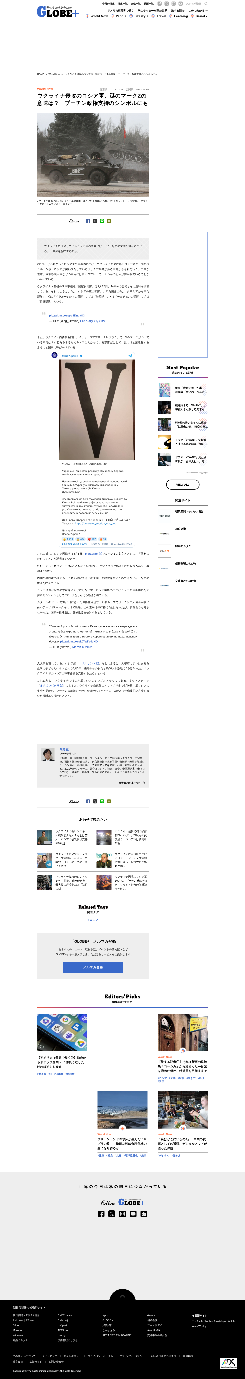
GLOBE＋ (108, 1320)
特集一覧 (123, 3)
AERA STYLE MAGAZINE (117, 1335)
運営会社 (18, 1361)
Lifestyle (141, 16)
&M (15, 1320)
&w (21, 1320)
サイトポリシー (72, 1356)
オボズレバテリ (50, 685)
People (121, 16)
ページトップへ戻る (122, 1302)
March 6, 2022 (82, 647)
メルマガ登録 (193, 3)
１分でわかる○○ (198, 10)
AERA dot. (63, 1330)
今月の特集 (108, 3)
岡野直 (64, 749)
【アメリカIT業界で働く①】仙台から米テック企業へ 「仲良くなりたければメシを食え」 (61, 1062)
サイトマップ (49, 1356)
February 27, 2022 (93, 321)
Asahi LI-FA (153, 1330)
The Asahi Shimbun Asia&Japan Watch (213, 1321)
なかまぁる (108, 1330)
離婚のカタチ (20, 1340)
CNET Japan (65, 1315)
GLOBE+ (58, 11)
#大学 (172, 1078)
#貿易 (109, 1155)
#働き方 (41, 1074)
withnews (18, 1335)
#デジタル (164, 1155)
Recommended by (193, 473)
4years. (151, 1315)
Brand (200, 16)
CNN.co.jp (63, 1320)
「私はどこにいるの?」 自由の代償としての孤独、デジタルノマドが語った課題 (182, 1144)
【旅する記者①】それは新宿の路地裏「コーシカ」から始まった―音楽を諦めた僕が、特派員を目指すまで (182, 1066)
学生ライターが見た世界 (152, 10)
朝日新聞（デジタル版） (26, 1315)
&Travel (30, 1320)
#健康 (101, 1155)
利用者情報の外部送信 (163, 1356)
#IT (50, 1074)
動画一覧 (149, 3)
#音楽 (161, 1081)
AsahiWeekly (199, 1326)
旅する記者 (177, 10)
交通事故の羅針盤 (157, 1335)
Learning (181, 16)
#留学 (181, 1078)
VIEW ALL (183, 484)
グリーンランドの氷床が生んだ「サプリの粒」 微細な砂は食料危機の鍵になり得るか (122, 1144)
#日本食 (59, 1074)
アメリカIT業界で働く (121, 10)
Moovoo (17, 1330)
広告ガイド (36, 1361)
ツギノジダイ (154, 1325)
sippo (105, 1315)
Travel (161, 16)
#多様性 (70, 1074)
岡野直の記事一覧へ (130, 782)
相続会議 (152, 1320)
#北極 (118, 1155)
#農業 (143, 1155)
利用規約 (188, 1356)
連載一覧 (136, 3)
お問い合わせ (56, 1361)
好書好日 (107, 1325)
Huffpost (62, 1325)
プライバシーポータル (100, 1356)
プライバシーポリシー (132, 1356)
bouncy (62, 1335)
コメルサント (87, 663)
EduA (16, 1325)
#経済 (201, 1078)
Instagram (91, 553)
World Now (99, 16)
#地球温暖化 (131, 1155)
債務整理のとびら (68, 1340)
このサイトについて (24, 1356)
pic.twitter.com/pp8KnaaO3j (67, 315)
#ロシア (93, 919)
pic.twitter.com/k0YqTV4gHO (79, 641)
